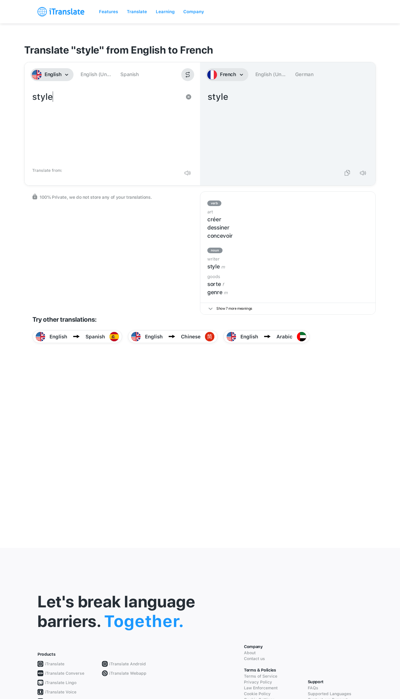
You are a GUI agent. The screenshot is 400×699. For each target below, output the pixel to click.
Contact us (254, 658)
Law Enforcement (261, 688)
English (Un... (96, 74)
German (304, 74)
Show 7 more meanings (234, 308)
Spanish (129, 74)
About (250, 652)
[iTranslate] (60, 11)
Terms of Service (260, 676)
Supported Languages (329, 693)
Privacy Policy (258, 682)
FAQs (313, 688)
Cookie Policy (257, 693)
